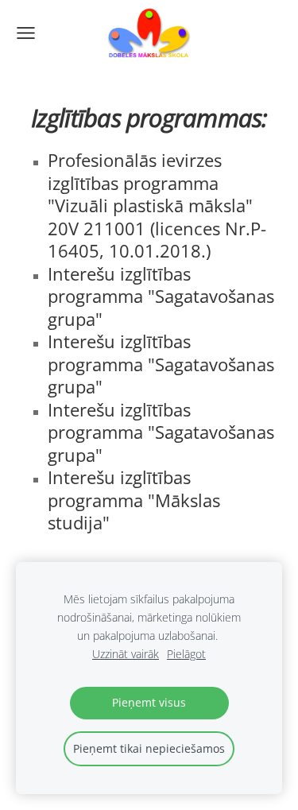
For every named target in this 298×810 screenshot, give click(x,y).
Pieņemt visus (149, 702)
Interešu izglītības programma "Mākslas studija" (134, 500)
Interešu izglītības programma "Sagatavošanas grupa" (161, 296)
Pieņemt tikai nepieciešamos (149, 748)
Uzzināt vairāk (125, 653)
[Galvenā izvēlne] (26, 33)
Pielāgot (186, 653)
